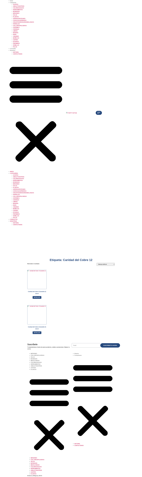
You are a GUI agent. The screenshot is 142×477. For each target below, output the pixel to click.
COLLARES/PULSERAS (20, 25)
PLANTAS (16, 16)
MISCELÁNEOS (35, 360)
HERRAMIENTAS (18, 9)
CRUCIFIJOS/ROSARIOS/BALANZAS (23, 22)
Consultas (13, 48)
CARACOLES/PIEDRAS (19, 20)
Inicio (11, 0)
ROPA (14, 34)
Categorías (13, 2)
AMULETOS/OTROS (18, 6)
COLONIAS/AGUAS (18, 8)
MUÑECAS (16, 38)
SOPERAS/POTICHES (19, 18)
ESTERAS (16, 41)
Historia (16, 52)
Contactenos (17, 54)
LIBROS (15, 31)
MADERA (15, 32)
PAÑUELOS (16, 24)
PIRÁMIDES (16, 43)
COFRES (15, 39)
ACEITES (15, 4)
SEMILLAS (16, 45)
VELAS (15, 15)
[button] (36, 113)
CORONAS (16, 29)
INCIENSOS (16, 11)
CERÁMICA (16, 27)
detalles (37, 297)
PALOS (15, 47)
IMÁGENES (16, 13)
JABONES (16, 36)
